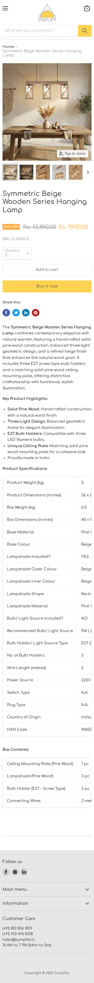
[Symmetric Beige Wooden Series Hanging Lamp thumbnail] (10, 172)
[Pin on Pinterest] (35, 312)
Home (8, 47)
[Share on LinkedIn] (26, 312)
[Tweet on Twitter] (16, 312)
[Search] (84, 30)
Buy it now (47, 286)
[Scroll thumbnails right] (87, 172)
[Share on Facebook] (6, 312)
